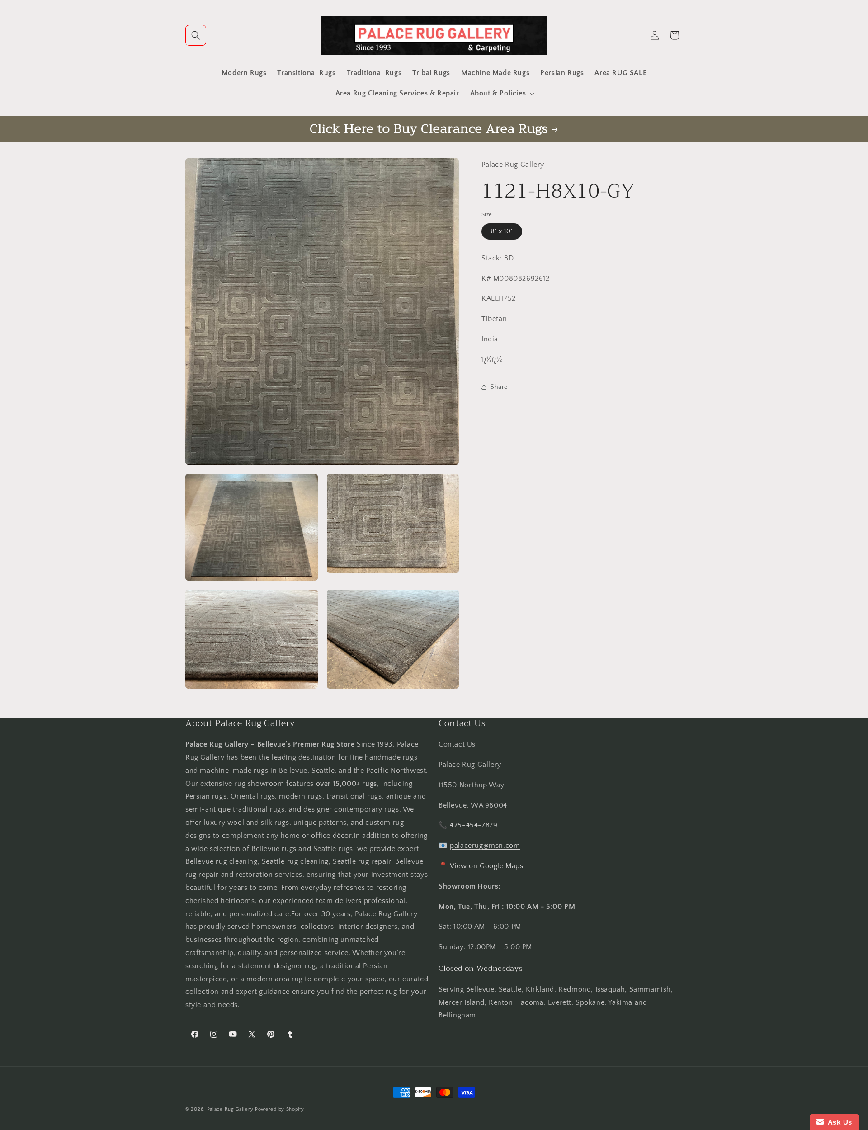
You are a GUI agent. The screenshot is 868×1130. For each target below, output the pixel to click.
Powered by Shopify (279, 1109)
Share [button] (499, 386)
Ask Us (838, 1122)
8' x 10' (502, 231)
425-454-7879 (473, 825)
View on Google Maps (486, 866)
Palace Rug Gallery (230, 1109)
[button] (196, 35)
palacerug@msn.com (485, 846)
